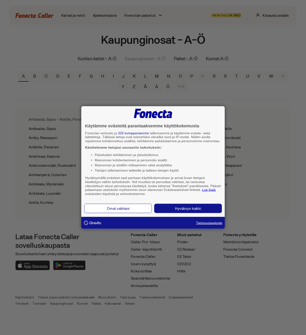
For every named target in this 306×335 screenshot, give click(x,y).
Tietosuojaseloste (209, 223)
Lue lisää (209, 190)
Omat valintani (118, 208)
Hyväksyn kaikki (188, 208)
